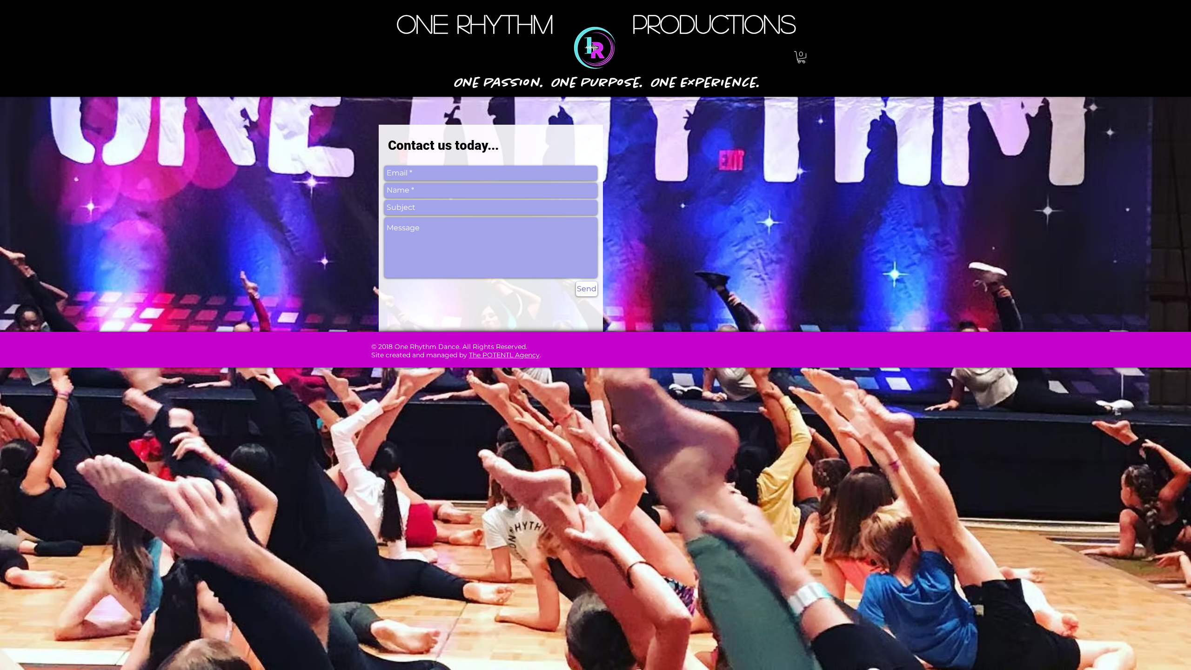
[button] (801, 57)
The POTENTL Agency (504, 355)
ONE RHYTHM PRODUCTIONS (596, 23)
